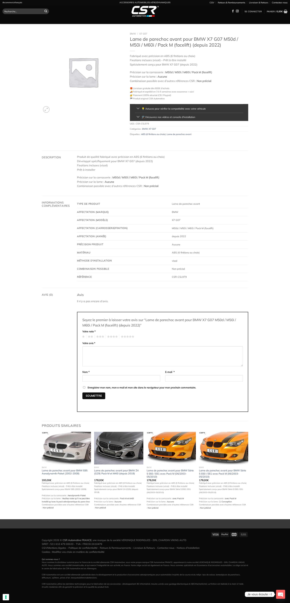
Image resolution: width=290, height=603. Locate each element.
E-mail (170, 372)
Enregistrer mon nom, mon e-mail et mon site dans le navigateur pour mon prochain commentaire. (142, 387)
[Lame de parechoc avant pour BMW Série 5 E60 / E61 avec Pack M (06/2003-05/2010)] (171, 448)
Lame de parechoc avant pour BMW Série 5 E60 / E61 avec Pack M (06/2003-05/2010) (170, 473)
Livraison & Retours (258, 2)
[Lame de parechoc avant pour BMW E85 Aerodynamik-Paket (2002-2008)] (66, 448)
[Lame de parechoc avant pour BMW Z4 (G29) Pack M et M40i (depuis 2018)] (118, 448)
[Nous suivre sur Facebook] (233, 11)
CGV (212, 2)
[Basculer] (138, 108)
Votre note (89, 331)
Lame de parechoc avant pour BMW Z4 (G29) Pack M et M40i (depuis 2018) (116, 472)
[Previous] (41, 475)
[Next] (248, 475)
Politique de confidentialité (83, 547)
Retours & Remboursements (231, 2)
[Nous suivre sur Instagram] (237, 11)
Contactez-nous (279, 2)
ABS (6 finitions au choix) (153, 134)
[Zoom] (46, 109)
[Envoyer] (46, 11)
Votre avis (88, 343)
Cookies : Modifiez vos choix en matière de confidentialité (73, 551)
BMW (133, 33)
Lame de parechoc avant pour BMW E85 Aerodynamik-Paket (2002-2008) (65, 472)
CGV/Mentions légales (54, 547)
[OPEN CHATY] (280, 594)
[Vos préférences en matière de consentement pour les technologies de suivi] (6, 597)
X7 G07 (143, 33)
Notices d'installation (188, 547)
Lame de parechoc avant (179, 134)
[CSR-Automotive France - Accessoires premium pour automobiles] (145, 11)
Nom (86, 372)
